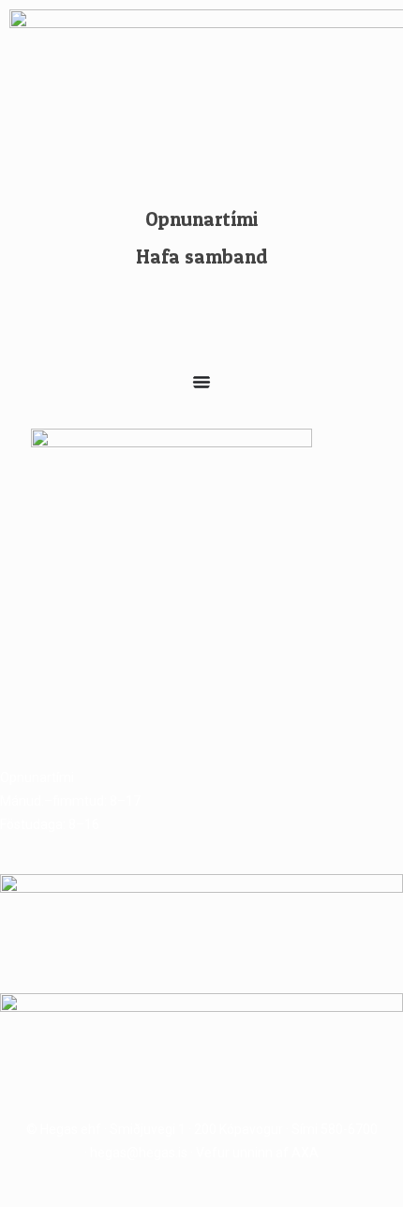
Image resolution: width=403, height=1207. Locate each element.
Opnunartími (201, 219)
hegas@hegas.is (138, 1152)
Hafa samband (202, 256)
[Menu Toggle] (201, 381)
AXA (305, 1152)
